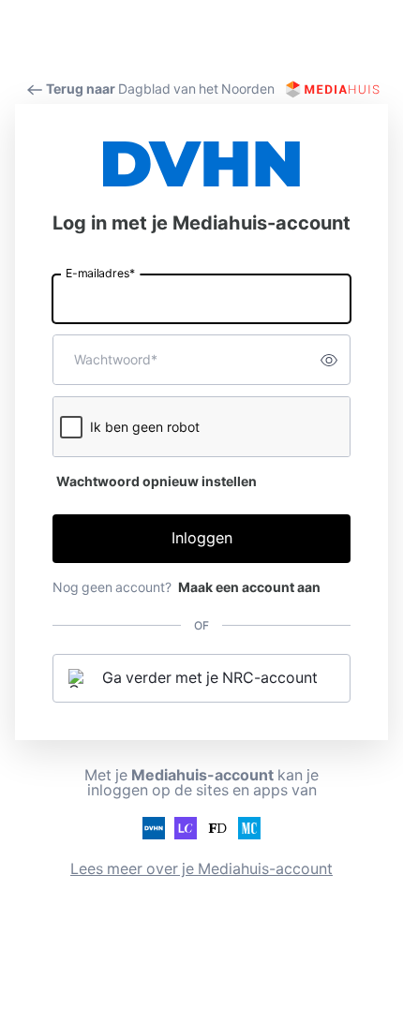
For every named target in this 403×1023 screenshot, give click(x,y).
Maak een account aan (249, 587)
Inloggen (202, 538)
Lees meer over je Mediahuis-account (201, 869)
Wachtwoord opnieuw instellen (156, 481)
